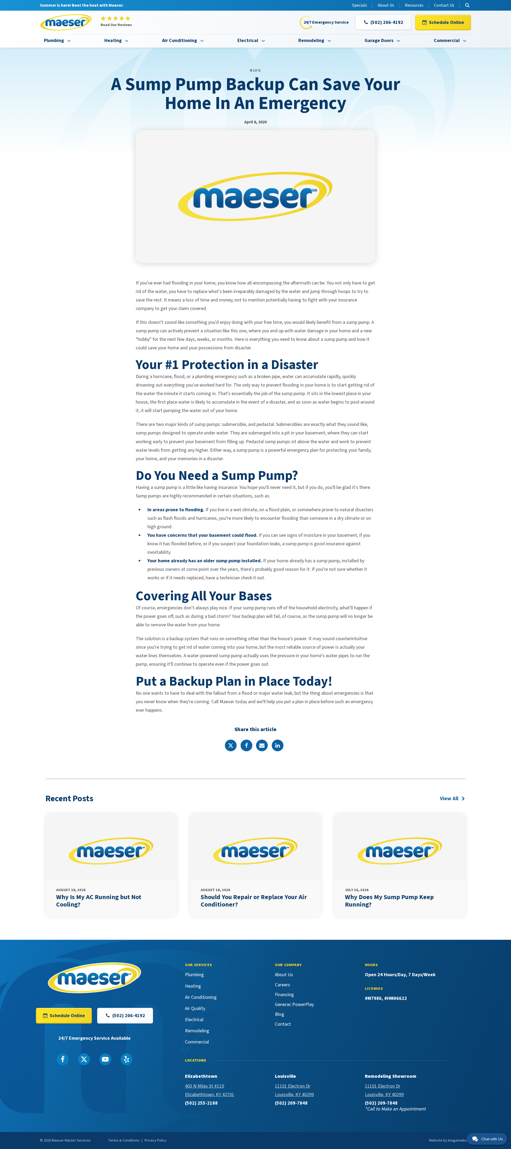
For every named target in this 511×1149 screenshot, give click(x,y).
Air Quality (195, 1008)
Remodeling (311, 40)
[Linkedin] (277, 745)
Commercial (447, 40)
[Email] (262, 745)
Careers (282, 985)
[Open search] (467, 5)
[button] (383, 22)
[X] (231, 745)
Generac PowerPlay (294, 1004)
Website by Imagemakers (449, 1140)
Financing (284, 994)
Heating (113, 40)
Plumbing (54, 40)
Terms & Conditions (123, 1140)
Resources (414, 5)
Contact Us (444, 5)
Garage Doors (379, 40)
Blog (279, 1014)
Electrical (247, 40)
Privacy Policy (156, 1140)
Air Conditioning (179, 40)
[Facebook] (246, 745)
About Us (386, 5)
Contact (283, 1024)
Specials (359, 5)
